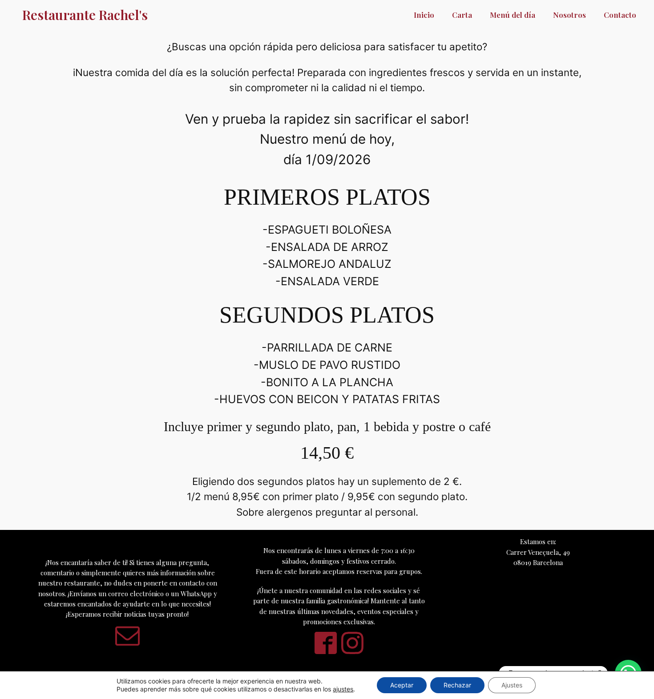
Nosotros (569, 15)
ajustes (343, 689)
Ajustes (511, 685)
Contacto (620, 15)
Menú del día (512, 15)
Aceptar (401, 685)
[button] (127, 635)
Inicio (424, 15)
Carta (462, 15)
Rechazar (457, 685)
